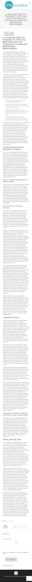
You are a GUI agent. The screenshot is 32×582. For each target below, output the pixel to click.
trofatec (15, 526)
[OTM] (16, 5)
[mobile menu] (29, 3)
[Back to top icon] (16, 573)
